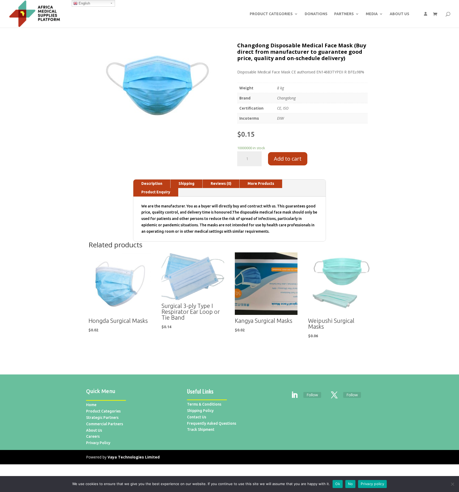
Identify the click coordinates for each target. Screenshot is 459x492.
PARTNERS (344, 14)
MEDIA (372, 14)
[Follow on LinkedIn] (294, 395)
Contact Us (196, 417)
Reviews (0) (221, 183)
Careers (93, 436)
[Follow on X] (334, 395)
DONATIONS (316, 14)
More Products (261, 183)
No (350, 484)
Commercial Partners (104, 424)
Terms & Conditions (204, 404)
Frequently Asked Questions (211, 423)
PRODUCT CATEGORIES (271, 14)
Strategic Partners (102, 417)
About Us (94, 430)
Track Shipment (200, 429)
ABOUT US (399, 14)
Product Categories (103, 411)
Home (91, 405)
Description (151, 183)
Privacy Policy (98, 443)
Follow (312, 394)
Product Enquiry (155, 192)
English (84, 3)
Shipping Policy (200, 410)
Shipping (186, 183)
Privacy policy (372, 484)
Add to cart (287, 158)
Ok (337, 484)
